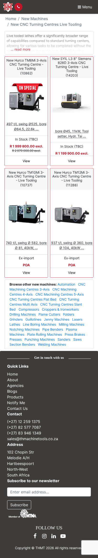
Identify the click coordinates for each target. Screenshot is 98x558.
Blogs (12, 391)
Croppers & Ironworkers (60, 309)
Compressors (29, 309)
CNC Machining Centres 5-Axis (59, 294)
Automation (66, 284)
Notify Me (16, 402)
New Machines (34, 18)
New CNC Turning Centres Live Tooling (46, 24)
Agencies (15, 385)
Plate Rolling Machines (44, 334)
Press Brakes (75, 334)
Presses (16, 339)
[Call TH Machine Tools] (18, 7)
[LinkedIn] (53, 536)
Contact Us (17, 408)
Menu (86, 7)
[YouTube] (63, 536)
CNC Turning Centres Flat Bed (33, 299)
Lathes (15, 324)
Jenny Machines (56, 319)
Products (15, 396)
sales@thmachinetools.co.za (32, 438)
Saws (77, 339)
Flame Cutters (49, 314)
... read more (20, 49)
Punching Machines (39, 339)
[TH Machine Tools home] (8, 7)
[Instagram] (44, 536)
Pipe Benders (52, 329)
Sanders (64, 339)
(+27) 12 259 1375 (23, 421)
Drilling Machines (23, 314)
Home (10, 18)
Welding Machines (52, 344)
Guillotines (33, 319)
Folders (68, 314)
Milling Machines (71, 324)
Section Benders (22, 344)
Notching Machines (24, 329)
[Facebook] (35, 536)
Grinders (16, 319)
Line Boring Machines (39, 324)
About (12, 379)
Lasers (77, 319)
